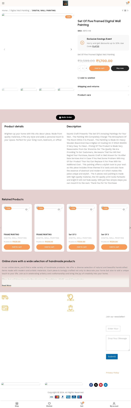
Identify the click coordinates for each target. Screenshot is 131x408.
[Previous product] (122, 10)
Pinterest (84, 331)
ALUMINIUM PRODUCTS (38, 335)
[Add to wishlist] (26, 209)
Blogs (56, 339)
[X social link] (96, 385)
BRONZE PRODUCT (36, 339)
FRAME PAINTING (11, 234)
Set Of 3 (72, 234)
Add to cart (99, 68)
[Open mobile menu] (3, 3)
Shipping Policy (7, 331)
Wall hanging (33, 322)
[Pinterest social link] (101, 385)
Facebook (84, 322)
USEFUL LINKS (60, 317)
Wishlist (57, 331)
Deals (56, 326)
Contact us (84, 335)
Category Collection (39, 317)
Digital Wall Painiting (20, 10)
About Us (5, 322)
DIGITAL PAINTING (35, 331)
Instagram (84, 326)
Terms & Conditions (9, 339)
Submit (112, 356)
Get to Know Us (9, 317)
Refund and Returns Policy (12, 335)
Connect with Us (88, 317)
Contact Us (6, 344)
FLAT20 (95, 46)
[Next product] (128, 10)
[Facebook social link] (91, 385)
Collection (58, 322)
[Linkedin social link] (106, 385)
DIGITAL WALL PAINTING (44, 10)
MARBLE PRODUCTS (36, 326)
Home (5, 10)
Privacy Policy (7, 326)
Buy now (120, 68)
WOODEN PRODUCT (36, 344)
